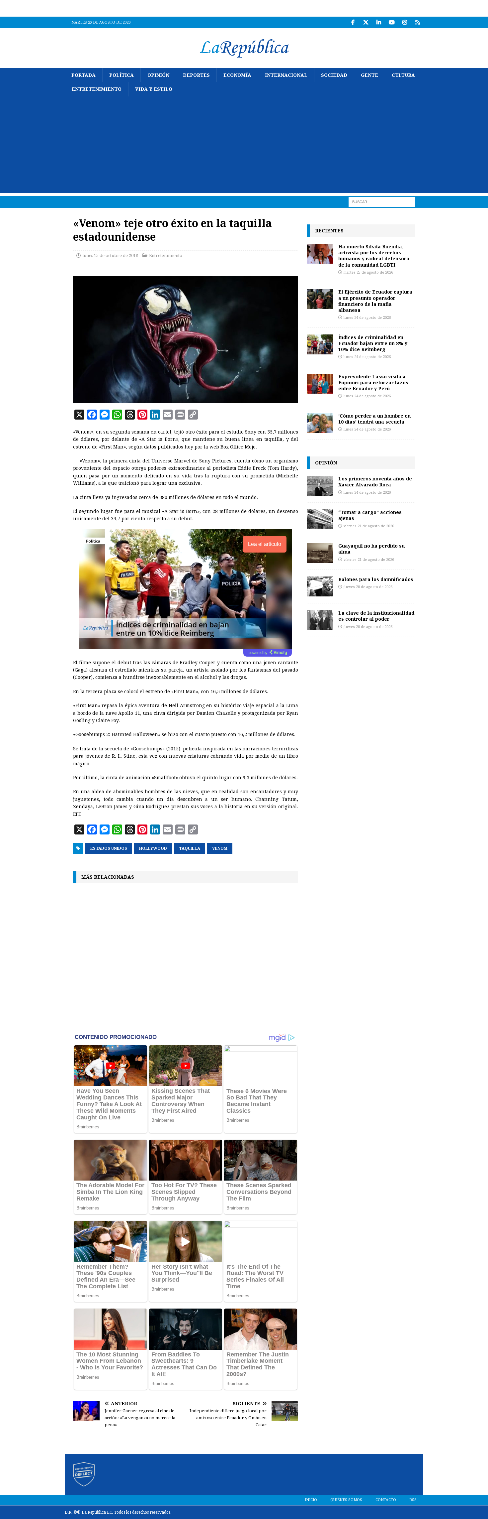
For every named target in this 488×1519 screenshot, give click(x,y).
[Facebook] (353, 22)
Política (121, 75)
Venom (219, 848)
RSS (413, 1500)
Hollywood (153, 848)
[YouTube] (391, 22)
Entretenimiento (97, 89)
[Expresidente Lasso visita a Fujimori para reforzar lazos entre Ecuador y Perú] (320, 384)
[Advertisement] (244, 146)
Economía (237, 75)
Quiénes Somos (346, 1500)
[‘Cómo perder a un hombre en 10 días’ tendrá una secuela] (320, 423)
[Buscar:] (382, 201)
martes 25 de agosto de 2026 (368, 272)
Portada (83, 75)
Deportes (196, 75)
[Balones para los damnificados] (320, 586)
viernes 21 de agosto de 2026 (369, 526)
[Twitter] (365, 22)
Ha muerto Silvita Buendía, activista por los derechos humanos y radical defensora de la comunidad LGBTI (373, 255)
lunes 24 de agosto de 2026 (367, 318)
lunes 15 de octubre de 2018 (110, 255)
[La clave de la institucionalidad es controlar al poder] (320, 620)
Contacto (385, 1500)
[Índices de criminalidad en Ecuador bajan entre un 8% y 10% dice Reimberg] (320, 344)
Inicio (311, 1500)
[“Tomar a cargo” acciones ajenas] (320, 519)
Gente (369, 75)
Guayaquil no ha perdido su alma (371, 549)
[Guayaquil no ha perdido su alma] (320, 553)
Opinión (158, 75)
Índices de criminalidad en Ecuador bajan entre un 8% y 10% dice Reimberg (372, 343)
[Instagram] (404, 22)
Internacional (286, 75)
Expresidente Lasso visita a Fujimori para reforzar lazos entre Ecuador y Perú (373, 382)
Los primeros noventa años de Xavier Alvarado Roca (375, 481)
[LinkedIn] (378, 22)
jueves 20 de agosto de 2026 (368, 587)
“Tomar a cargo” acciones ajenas (370, 515)
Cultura (403, 75)
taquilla (189, 848)
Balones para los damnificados (375, 579)
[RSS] (417, 22)
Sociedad (334, 75)
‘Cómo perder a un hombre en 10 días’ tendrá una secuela (374, 419)
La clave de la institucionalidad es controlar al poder (376, 616)
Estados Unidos (108, 848)
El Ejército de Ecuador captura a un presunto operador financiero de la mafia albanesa (375, 301)
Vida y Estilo (153, 89)
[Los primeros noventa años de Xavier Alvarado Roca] (320, 486)
